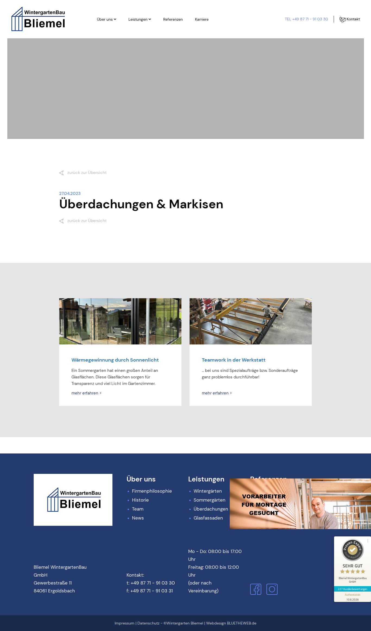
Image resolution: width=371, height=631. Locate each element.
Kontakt (352, 19)
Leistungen (137, 19)
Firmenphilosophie (118, 31)
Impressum (124, 623)
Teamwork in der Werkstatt (234, 360)
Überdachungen (148, 49)
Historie (109, 40)
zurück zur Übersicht (86, 172)
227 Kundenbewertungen (352, 589)
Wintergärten (145, 31)
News (107, 59)
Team (107, 49)
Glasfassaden (146, 59)
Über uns (105, 19)
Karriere (202, 19)
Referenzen (173, 19)
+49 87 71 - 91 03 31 (151, 591)
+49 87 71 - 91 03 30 (153, 583)
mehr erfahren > (86, 393)
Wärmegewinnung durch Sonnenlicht (115, 360)
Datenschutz (148, 623)
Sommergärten (147, 40)
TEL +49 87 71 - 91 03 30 (306, 19)
